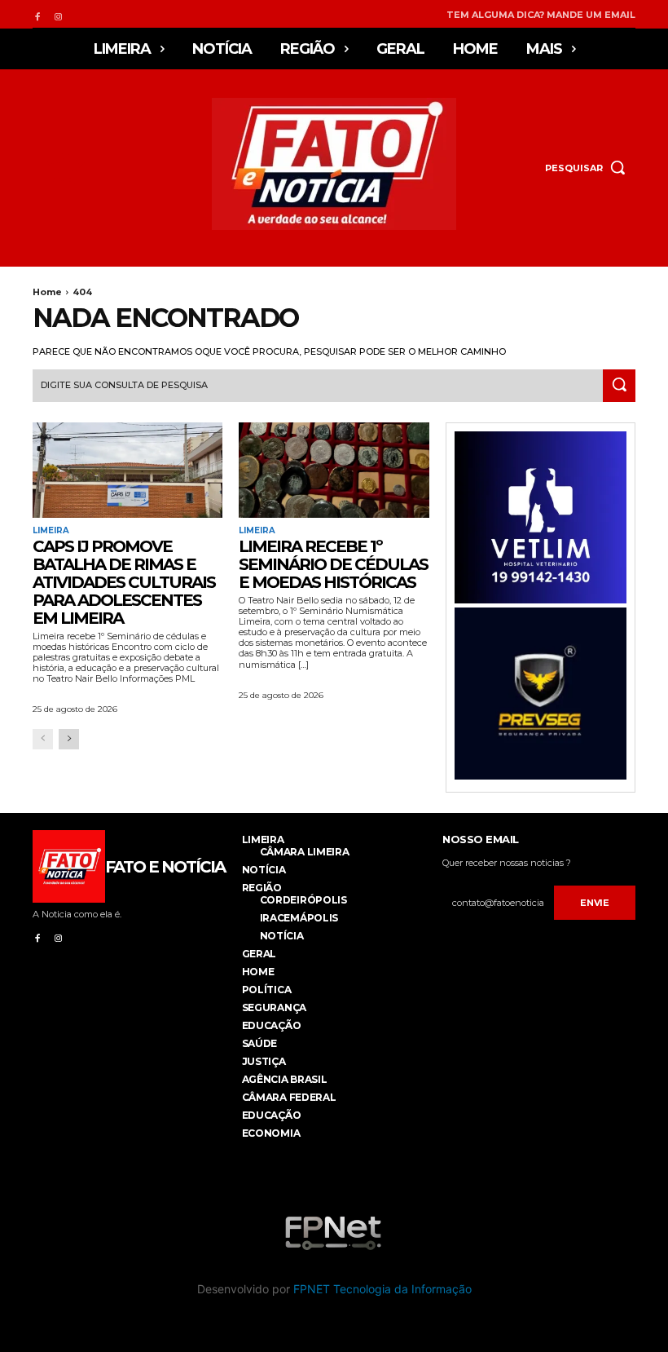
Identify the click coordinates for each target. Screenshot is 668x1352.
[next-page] (69, 739)
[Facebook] (37, 14)
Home (47, 292)
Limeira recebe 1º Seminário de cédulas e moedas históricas (333, 564)
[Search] (619, 385)
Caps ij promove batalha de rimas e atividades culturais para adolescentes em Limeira (124, 582)
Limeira (51, 531)
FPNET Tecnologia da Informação (382, 1289)
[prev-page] (43, 739)
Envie (594, 902)
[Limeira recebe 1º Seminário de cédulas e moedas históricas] (333, 470)
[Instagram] (57, 14)
